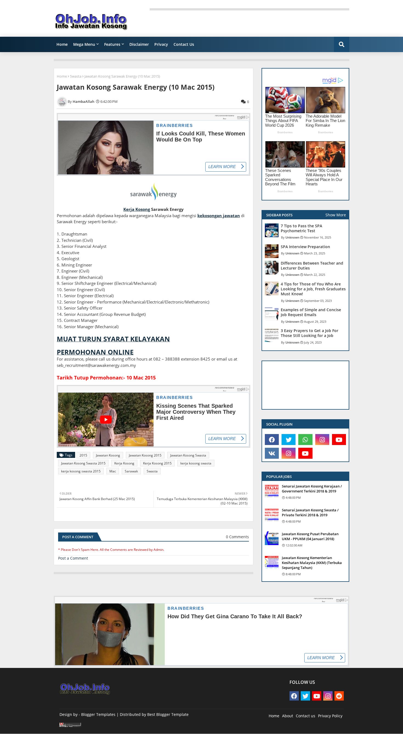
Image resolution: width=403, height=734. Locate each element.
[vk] (272, 453)
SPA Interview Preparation (305, 246)
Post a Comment (73, 558)
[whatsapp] (305, 439)
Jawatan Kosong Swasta (188, 455)
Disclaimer (139, 44)
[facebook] (272, 439)
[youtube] (339, 439)
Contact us (305, 715)
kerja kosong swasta (195, 463)
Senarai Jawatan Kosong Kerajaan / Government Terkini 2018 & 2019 (312, 489)
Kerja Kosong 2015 (157, 463)
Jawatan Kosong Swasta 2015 (83, 463)
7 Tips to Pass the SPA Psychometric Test (301, 228)
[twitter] (289, 439)
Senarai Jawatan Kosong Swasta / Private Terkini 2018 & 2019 (310, 512)
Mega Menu (84, 44)
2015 (83, 455)
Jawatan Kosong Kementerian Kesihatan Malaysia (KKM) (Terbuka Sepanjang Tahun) (312, 562)
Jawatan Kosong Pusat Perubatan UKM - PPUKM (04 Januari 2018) (310, 536)
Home (62, 44)
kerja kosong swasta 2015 (81, 471)
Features (112, 44)
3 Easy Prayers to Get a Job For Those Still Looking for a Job (309, 333)
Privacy (161, 44)
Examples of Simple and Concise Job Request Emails (311, 312)
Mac (112, 471)
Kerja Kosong (124, 463)
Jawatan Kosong (108, 455)
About (287, 715)
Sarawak (131, 471)
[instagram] (322, 439)
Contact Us (184, 44)
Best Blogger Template (168, 714)
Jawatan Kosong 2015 (145, 455)
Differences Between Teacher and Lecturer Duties (312, 266)
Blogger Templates (98, 714)
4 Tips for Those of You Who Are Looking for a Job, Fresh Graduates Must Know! (313, 289)
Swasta (75, 76)
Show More (335, 214)
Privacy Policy (330, 715)
